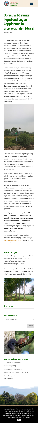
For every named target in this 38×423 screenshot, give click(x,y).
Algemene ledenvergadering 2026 (16, 372)
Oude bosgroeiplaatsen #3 (13, 362)
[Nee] (35, 415)
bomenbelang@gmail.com (13, 240)
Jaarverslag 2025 (10, 366)
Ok (19, 420)
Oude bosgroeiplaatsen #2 (13, 369)
